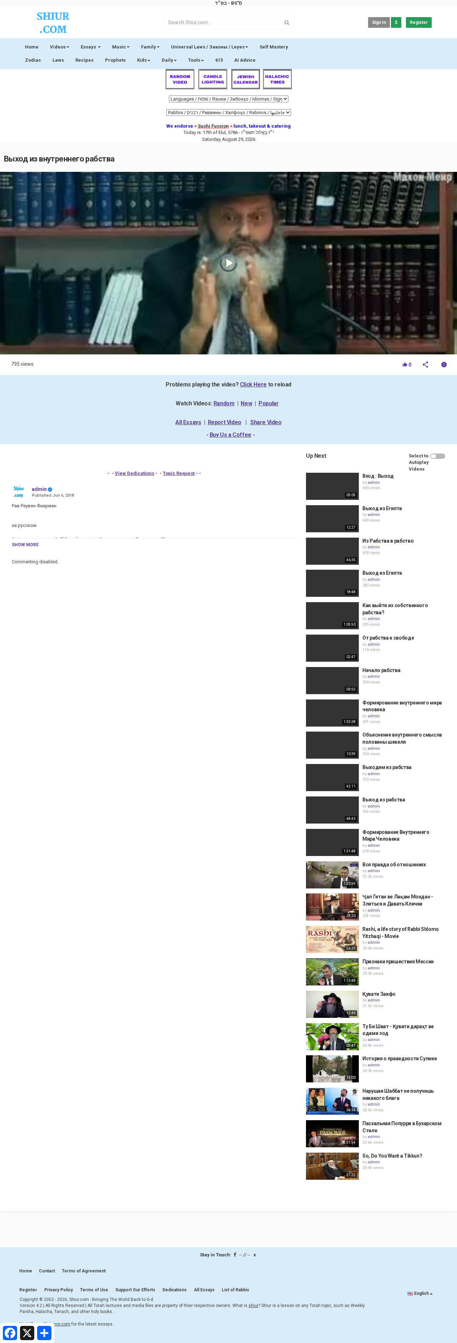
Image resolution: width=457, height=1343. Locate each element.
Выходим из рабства (387, 767)
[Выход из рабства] (332, 810)
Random (224, 403)
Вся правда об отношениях (394, 864)
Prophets (115, 60)
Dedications (174, 1289)
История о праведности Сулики (399, 1058)
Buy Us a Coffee (230, 434)
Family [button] (148, 47)
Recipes (84, 60)
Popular (268, 403)
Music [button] (119, 47)
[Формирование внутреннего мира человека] (332, 713)
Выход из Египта (382, 508)
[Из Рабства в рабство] (332, 551)
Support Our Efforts (135, 1289)
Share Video (266, 422)
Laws (58, 60)
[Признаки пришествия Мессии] (332, 971)
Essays (89, 47)
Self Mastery (274, 47)
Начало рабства (381, 670)
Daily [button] (167, 60)
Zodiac (33, 60)
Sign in (379, 22)
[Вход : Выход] (332, 486)
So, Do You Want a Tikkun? (392, 1156)
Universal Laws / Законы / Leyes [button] (208, 47)
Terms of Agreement (84, 1270)
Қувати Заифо (379, 994)
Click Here (253, 384)
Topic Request (179, 473)
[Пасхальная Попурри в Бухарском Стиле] (332, 1133)
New (246, 403)
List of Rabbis (235, 1289)
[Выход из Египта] (332, 518)
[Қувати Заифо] (332, 1004)
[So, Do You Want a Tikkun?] (332, 1166)
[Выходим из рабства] (332, 777)
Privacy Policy (58, 1289)
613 (219, 60)
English (421, 1293)
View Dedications (134, 473)
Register (419, 22)
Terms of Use (94, 1289)
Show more (25, 544)
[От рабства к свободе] (332, 648)
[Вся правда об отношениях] (332, 874)
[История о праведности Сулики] (332, 1068)
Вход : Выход (378, 476)
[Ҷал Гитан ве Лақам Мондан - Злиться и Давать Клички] (332, 907)
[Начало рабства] (332, 680)
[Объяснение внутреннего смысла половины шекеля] (332, 745)
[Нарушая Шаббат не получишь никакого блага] (332, 1101)
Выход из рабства (383, 800)
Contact (47, 1270)
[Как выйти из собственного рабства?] (332, 615)
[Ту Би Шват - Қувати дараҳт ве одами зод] (332, 1036)
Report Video (224, 422)
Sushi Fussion (213, 126)
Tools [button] (194, 60)
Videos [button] (58, 47)
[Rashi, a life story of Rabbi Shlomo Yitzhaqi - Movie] (332, 939)
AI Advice (245, 60)
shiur (253, 1305)
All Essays (188, 422)
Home (32, 47)
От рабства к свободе (388, 638)
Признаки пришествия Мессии (398, 961)
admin (39, 489)
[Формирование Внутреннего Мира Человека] (332, 842)
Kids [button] (142, 60)
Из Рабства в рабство (387, 541)
